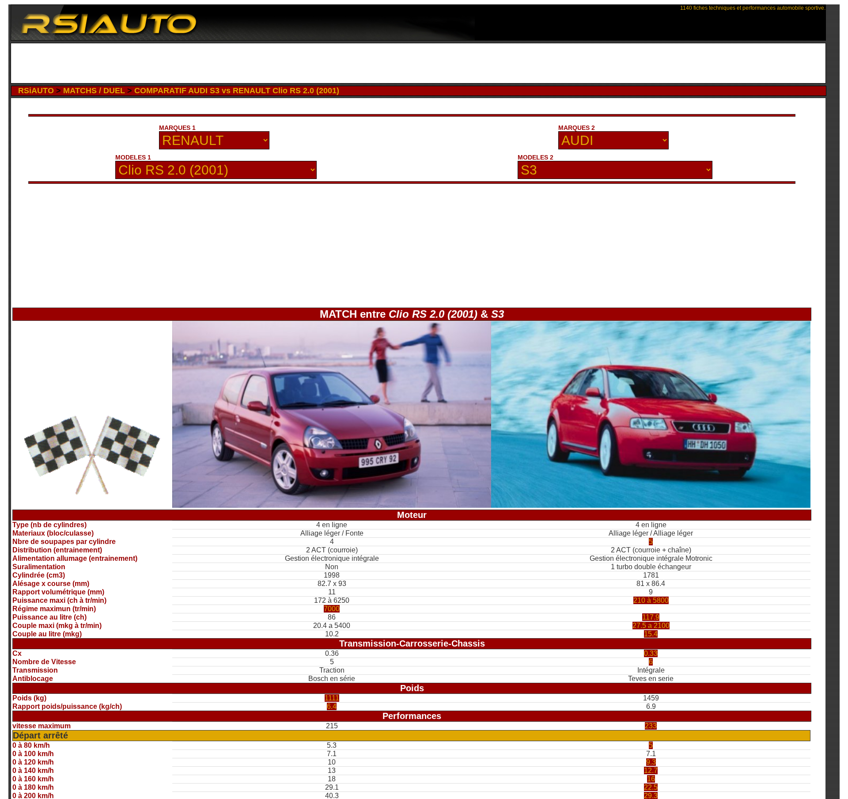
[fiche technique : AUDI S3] (650, 505)
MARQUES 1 (177, 127)
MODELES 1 (133, 157)
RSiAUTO (36, 90)
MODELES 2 (535, 157)
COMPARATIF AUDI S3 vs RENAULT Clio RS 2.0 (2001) (236, 90)
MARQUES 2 (576, 127)
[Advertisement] (418, 63)
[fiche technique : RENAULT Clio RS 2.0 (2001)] (332, 505)
